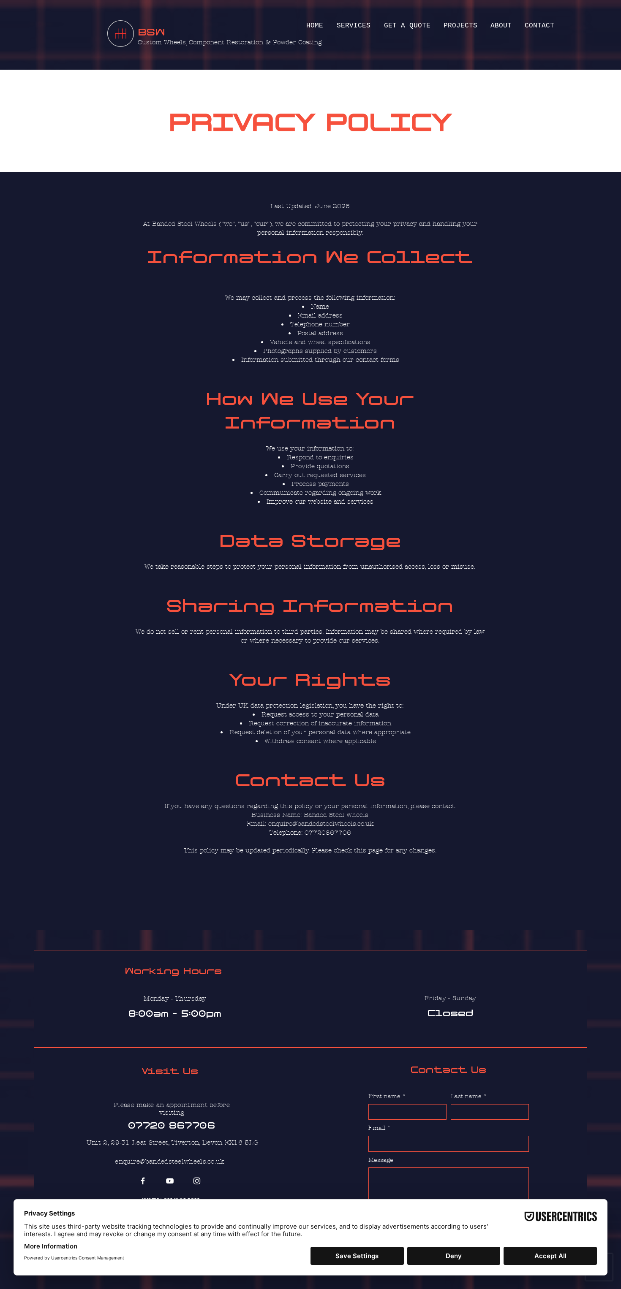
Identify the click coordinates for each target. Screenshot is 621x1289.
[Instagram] (197, 1181)
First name (387, 1096)
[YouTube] (169, 1181)
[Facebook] (142, 1181)
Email (379, 1128)
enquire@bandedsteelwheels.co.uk (169, 1161)
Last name (469, 1096)
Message (380, 1160)
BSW (151, 32)
